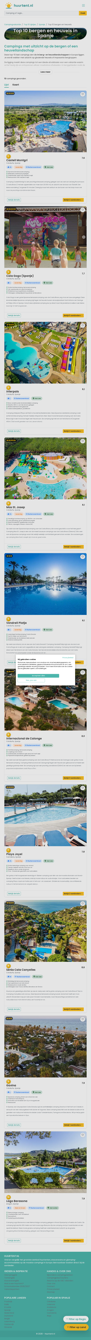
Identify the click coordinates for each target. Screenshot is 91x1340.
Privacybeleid (67, 657)
